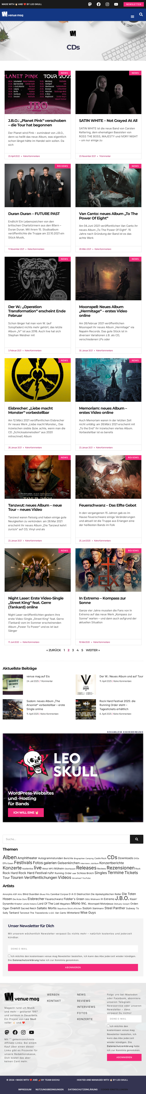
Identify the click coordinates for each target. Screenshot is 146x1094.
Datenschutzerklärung (26, 960)
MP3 (51, 868)
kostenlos (27, 868)
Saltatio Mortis (47, 908)
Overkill (15, 908)
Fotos (38, 862)
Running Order (63, 873)
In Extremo (107, 899)
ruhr (51, 873)
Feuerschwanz (54, 899)
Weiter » (93, 650)
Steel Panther (115, 908)
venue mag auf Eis (38, 676)
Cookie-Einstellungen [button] (114, 1089)
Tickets (131, 872)
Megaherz (65, 903)
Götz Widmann (92, 899)
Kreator (18, 903)
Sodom (87, 908)
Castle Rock (100, 858)
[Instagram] (107, 4)
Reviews (101, 868)
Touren (17, 877)
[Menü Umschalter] (132, 16)
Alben (10, 857)
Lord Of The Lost (48, 903)
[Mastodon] (90, 4)
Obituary (118, 904)
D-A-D (72, 894)
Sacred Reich (28, 908)
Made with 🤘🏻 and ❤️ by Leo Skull (22, 4)
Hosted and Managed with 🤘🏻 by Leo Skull (102, 1080)
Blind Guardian (31, 894)
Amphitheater (27, 858)
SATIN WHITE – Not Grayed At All (108, 120)
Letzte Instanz (30, 904)
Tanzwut (24, 912)
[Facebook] (99, 4)
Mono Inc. (79, 903)
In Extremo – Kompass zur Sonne (102, 600)
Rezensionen (121, 867)
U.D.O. (51, 913)
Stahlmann (98, 908)
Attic (20, 894)
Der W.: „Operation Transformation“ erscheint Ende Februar (37, 311)
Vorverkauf (77, 878)
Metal (45, 868)
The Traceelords (39, 913)
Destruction (83, 894)
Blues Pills (45, 894)
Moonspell (94, 903)
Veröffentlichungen (40, 877)
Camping (89, 858)
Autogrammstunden (50, 858)
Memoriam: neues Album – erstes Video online (103, 410)
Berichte (68, 858)
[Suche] (136, 839)
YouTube (86, 878)
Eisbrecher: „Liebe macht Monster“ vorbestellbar (30, 410)
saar (74, 873)
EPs (5, 863)
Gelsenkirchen (69, 863)
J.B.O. (122, 898)
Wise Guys (88, 912)
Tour (6, 878)
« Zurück (53, 650)
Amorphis (7, 894)
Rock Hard (10, 873)
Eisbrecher (36, 899)
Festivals (23, 862)
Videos (64, 877)
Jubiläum (94, 863)
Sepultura (62, 908)
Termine (116, 872)
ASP (15, 894)
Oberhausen (70, 868)
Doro (24, 899)
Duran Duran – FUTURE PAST (34, 213)
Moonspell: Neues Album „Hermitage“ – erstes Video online (103, 311)
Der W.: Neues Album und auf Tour (121, 676)
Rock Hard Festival (33, 873)
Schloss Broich (85, 873)
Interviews (85, 863)
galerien (50, 863)
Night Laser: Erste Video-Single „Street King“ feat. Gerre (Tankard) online (35, 602)
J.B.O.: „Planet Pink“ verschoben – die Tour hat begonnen (37, 122)
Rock (137, 868)
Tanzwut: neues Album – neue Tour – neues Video (35, 507)
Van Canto (60, 913)
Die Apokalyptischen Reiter (106, 894)
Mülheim (59, 868)
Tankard (14, 912)
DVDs (136, 858)
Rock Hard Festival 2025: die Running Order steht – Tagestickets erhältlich (117, 705)
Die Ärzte (17, 899)
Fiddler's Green (74, 899)
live (38, 868)
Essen (10, 863)
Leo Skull (30, 1019)
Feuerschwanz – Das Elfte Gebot (107, 505)
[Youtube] (116, 4)
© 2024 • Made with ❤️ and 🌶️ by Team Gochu (33, 1080)
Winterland (73, 912)
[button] (141, 14)
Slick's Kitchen (74, 908)
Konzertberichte (111, 863)
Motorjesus (106, 903)
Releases (86, 867)
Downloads (125, 858)
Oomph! (126, 904)
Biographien (79, 858)
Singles (101, 873)
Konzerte (12, 867)
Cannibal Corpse (59, 894)
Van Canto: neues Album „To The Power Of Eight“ (108, 215)
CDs (112, 857)
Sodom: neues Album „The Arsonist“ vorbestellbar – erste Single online (46, 705)
